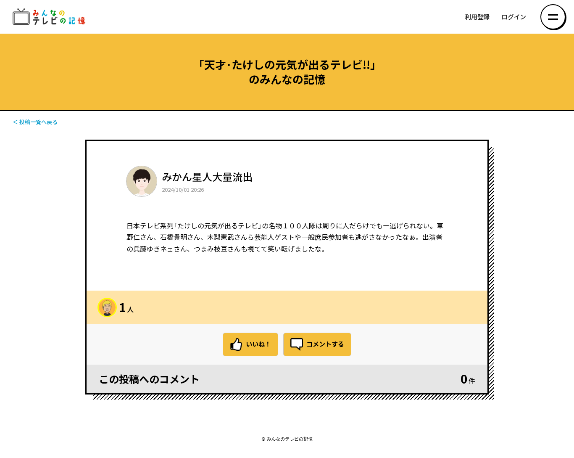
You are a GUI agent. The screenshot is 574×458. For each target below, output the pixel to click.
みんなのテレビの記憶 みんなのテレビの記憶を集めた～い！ (50, 17)
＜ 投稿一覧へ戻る (35, 121)
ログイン (513, 17)
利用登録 (477, 17)
